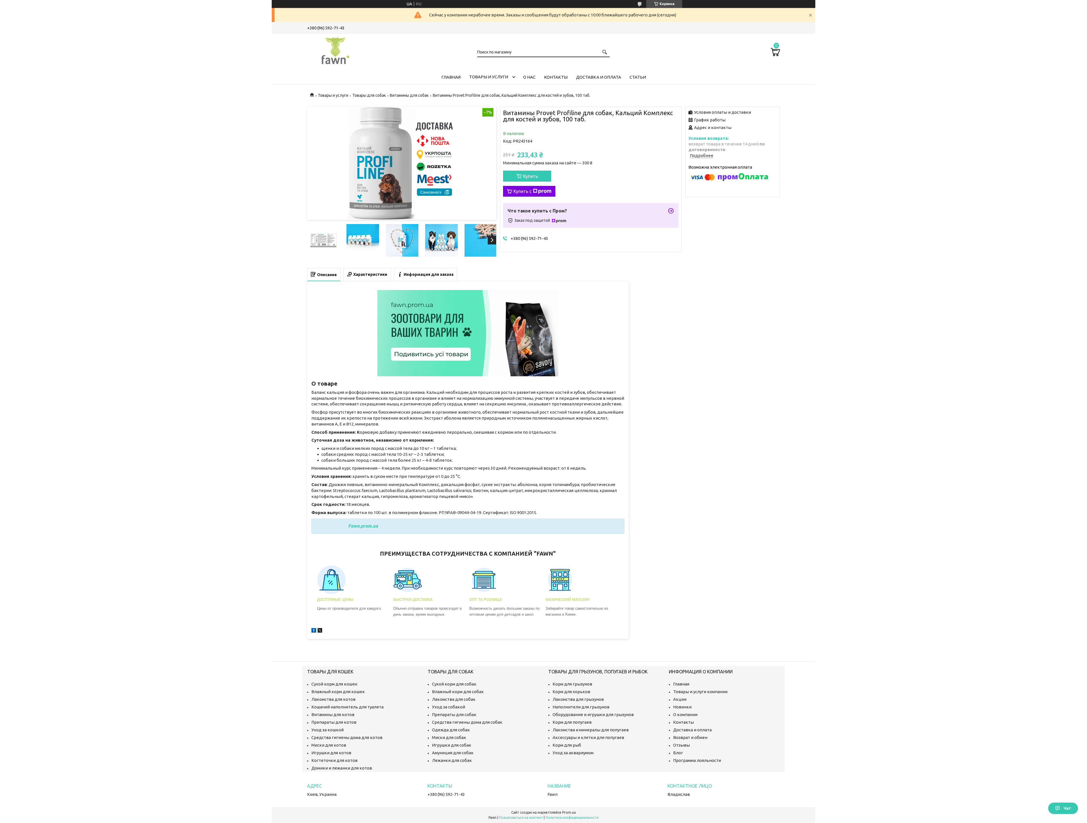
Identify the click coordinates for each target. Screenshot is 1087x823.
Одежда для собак (451, 729)
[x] (320, 631)
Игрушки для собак (451, 745)
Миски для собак (449, 737)
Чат (1067, 808)
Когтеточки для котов (334, 760)
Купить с (522, 191)
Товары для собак (369, 95)
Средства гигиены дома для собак (467, 722)
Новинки (682, 706)
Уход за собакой (448, 706)
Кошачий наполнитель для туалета (347, 706)
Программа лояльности (697, 760)
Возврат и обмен (690, 737)
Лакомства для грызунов (578, 699)
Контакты (556, 77)
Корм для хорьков (571, 691)
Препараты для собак (454, 714)
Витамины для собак (409, 95)
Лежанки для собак (452, 760)
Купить (530, 176)
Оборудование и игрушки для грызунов (593, 714)
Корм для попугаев (572, 722)
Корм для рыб (567, 745)
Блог (678, 752)
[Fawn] (335, 49)
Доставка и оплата (598, 77)
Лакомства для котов (333, 699)
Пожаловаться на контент (521, 817)
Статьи (638, 77)
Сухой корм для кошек (334, 684)
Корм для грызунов (572, 684)
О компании (685, 714)
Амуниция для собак (453, 752)
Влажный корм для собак (458, 691)
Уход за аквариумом (573, 752)
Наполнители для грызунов (581, 706)
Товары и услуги (488, 76)
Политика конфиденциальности (572, 817)
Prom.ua (569, 812)
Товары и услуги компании (700, 691)
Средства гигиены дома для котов (346, 737)
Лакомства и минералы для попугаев (591, 729)
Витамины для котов (332, 714)
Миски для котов (328, 745)
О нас (529, 77)
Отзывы (681, 745)
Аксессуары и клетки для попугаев (588, 737)
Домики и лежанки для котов (341, 768)
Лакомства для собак (454, 699)
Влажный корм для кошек (338, 691)
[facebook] (313, 631)
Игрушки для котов (331, 752)
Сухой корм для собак (454, 684)
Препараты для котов (333, 722)
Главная (451, 77)
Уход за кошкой (327, 729)
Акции (679, 699)
